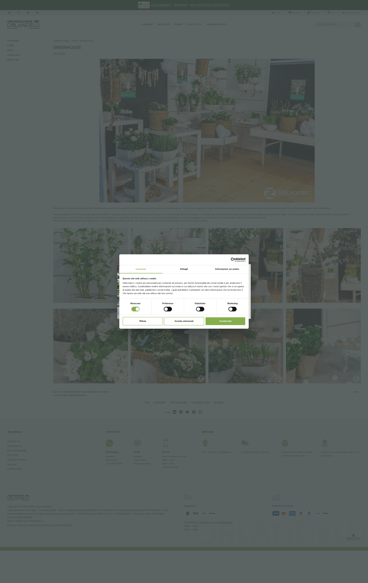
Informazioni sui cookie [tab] (227, 269)
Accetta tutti (225, 321)
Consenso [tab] (141, 269)
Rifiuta (142, 321)
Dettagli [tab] (184, 269)
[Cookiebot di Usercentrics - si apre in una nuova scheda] (233, 260)
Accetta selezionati (184, 321)
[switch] (168, 309)
